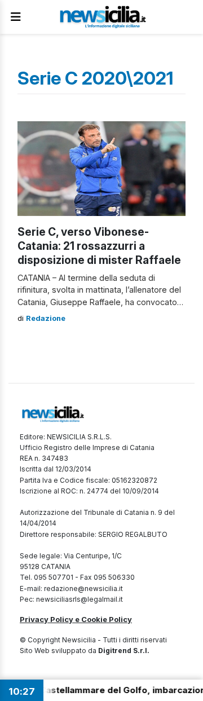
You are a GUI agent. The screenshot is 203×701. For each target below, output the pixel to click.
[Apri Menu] (16, 17)
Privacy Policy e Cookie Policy (76, 619)
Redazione (45, 318)
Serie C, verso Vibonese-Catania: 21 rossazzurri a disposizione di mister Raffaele (99, 246)
